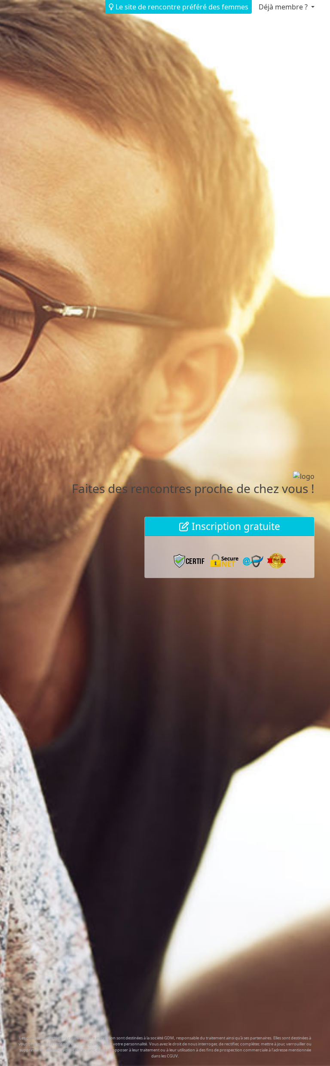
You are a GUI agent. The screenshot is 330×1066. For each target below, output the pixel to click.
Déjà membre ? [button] (284, 7)
